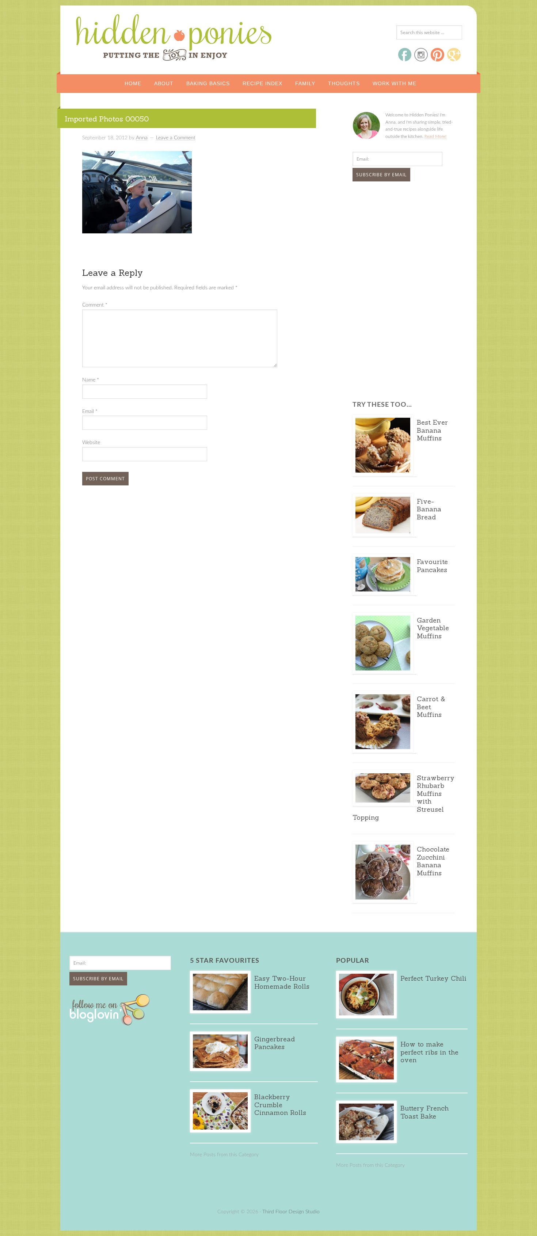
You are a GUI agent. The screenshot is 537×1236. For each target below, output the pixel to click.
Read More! (435, 136)
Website (91, 442)
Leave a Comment (175, 137)
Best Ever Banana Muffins (432, 430)
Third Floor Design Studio (291, 1211)
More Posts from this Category (224, 1154)
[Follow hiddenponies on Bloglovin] (111, 1022)
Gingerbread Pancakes (274, 1043)
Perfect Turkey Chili (433, 978)
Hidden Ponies (124, 35)
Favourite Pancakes (432, 565)
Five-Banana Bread (429, 509)
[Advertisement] (398, 242)
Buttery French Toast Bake (424, 1112)
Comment (94, 305)
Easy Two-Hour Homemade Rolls (281, 982)
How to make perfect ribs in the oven (429, 1052)
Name (90, 380)
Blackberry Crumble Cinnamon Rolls (280, 1105)
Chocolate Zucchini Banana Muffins (433, 861)
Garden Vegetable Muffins (433, 628)
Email (90, 411)
